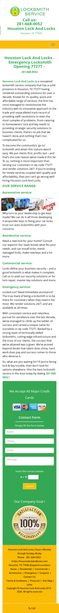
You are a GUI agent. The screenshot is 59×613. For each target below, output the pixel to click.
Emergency (31, 573)
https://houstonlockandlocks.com (30, 561)
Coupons (44, 573)
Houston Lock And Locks (18, 81)
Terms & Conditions (16, 580)
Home (13, 569)
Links (29, 584)
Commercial (41, 569)
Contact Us (30, 577)
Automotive (15, 573)
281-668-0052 (29, 23)
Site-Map (47, 580)
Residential (26, 569)
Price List (35, 580)
